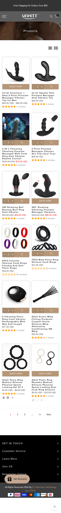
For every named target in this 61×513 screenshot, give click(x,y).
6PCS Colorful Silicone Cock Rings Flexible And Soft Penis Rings (14, 264)
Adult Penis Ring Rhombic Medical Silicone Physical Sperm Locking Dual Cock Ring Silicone (44, 385)
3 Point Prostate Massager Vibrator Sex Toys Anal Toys (44, 151)
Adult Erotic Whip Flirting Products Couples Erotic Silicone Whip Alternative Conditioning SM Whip (42, 323)
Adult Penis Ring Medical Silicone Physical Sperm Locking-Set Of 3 (12, 383)
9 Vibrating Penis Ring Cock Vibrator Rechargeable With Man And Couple (14, 320)
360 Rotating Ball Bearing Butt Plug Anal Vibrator (13, 209)
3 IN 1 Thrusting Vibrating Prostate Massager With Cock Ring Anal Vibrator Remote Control (14, 154)
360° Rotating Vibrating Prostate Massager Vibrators (44, 209)
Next (48, 414)
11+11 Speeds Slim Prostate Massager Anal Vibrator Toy (43, 95)
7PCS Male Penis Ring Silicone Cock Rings (45, 260)
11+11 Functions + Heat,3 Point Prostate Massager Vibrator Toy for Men (15, 96)
